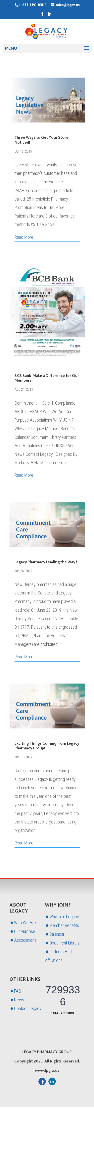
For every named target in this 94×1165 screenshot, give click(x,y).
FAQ (17, 991)
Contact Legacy (27, 1008)
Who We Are (25, 922)
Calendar (56, 934)
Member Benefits (64, 925)
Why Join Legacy (64, 916)
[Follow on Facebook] (42, 1081)
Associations (25, 940)
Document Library (64, 942)
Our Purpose (24, 931)
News (19, 999)
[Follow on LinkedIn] (52, 1081)
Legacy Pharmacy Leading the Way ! (46, 562)
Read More (24, 237)
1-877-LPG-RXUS (33, 5)
